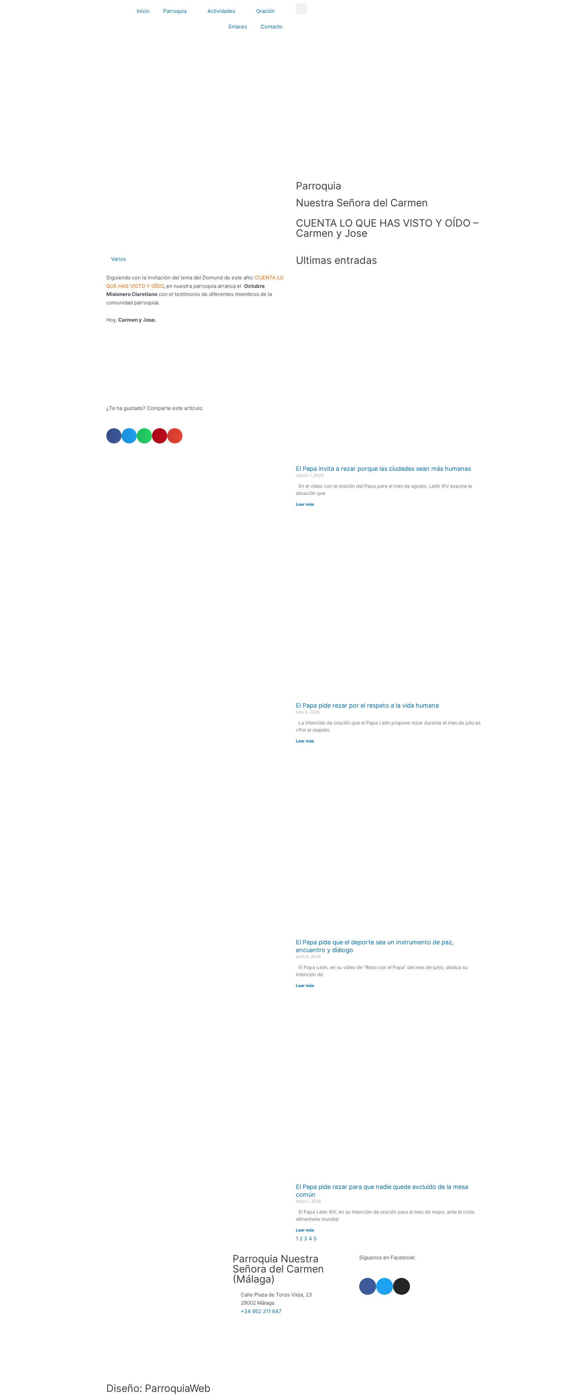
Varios (118, 259)
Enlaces (238, 26)
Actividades (221, 11)
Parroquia (175, 11)
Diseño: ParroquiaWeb (158, 1388)
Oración (265, 11)
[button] (301, 9)
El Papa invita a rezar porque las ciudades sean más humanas (383, 468)
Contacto (271, 26)
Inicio (143, 11)
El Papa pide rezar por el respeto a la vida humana (367, 705)
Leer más (305, 504)
